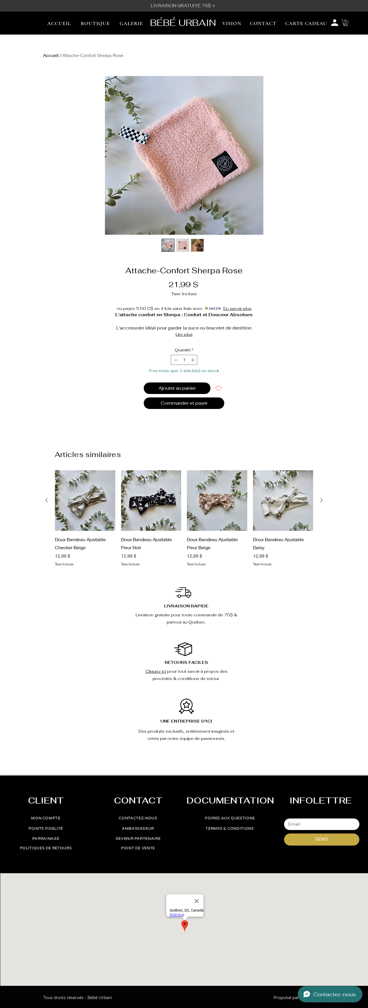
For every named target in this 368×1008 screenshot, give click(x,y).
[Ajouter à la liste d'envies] (218, 388)
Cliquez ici (155, 671)
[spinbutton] (184, 360)
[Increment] (193, 360)
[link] (346, 22)
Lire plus (184, 334)
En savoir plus (237, 308)
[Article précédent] (46, 500)
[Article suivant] (321, 500)
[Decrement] (175, 360)
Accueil (51, 55)
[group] (184, 518)
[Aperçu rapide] (85, 500)
